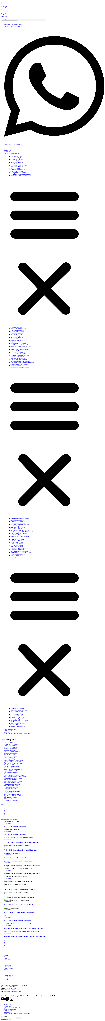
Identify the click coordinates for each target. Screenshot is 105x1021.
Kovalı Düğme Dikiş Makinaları (18, 172)
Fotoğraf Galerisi (8, 975)
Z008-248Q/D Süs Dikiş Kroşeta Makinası (18, 881)
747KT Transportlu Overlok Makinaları (17, 920)
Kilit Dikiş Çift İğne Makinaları (18, 165)
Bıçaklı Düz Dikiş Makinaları (18, 158)
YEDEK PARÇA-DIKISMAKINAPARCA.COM (17, 1013)
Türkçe (4, 7)
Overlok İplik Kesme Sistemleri (18, 548)
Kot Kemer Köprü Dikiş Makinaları (19, 355)
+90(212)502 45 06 (10, 988)
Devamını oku (7, 823)
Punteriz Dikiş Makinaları (17, 350)
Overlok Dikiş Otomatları (17, 160)
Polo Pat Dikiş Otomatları (17, 365)
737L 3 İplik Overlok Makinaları (15, 826)
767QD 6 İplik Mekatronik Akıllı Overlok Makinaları (22, 873)
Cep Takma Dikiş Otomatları (17, 358)
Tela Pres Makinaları (15, 555)
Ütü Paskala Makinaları (16, 545)
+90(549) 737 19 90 (9, 989)
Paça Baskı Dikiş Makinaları (17, 539)
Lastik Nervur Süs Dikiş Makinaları (19, 349)
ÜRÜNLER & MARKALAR (12, 1007)
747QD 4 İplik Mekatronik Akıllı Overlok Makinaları (22, 842)
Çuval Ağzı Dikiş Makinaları (17, 557)
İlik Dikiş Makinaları (15, 168)
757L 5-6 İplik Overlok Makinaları (15, 858)
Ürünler (6, 958)
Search (18, 1018)
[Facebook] (7, 999)
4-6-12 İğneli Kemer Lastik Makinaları (20, 174)
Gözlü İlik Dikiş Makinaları (17, 169)
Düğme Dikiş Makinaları (16, 171)
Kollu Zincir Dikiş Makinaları (18, 353)
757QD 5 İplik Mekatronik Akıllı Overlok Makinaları (22, 866)
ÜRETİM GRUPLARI (10, 1009)
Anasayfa (6, 955)
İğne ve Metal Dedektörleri (17, 542)
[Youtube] (3, 999)
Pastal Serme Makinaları (16, 546)
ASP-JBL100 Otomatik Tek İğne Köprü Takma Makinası (23, 928)
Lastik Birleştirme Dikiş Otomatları (19, 367)
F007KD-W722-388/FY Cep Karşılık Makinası (19, 889)
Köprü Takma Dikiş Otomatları (18, 359)
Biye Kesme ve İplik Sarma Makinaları (20, 552)
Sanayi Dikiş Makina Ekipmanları (19, 551)
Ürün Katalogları (8, 968)
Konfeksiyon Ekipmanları (17, 549)
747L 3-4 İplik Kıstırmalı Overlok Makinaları (19, 905)
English (4, 13)
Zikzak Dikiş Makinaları (16, 166)
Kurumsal (6, 956)
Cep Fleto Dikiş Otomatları (17, 356)
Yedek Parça (7, 959)
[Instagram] (12, 999)
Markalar (6, 979)
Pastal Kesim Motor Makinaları (18, 540)
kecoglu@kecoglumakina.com (13, 991)
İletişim (6, 969)
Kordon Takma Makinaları (17, 543)
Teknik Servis (7, 966)
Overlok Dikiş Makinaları (17, 159)
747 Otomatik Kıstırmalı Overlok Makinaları (19, 897)
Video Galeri (7, 976)
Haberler (6, 978)
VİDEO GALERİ (8, 1010)
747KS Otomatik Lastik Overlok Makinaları (19, 913)
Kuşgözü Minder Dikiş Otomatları (19, 364)
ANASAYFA (7, 1004)
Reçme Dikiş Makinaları (16, 162)
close (9, 1019)
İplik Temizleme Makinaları (17, 554)
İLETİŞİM (7, 1012)
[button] (44, 251)
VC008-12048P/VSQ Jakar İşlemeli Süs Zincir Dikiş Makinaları (25, 936)
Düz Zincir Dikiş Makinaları (17, 352)
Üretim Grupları (8, 965)
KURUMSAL (7, 1006)
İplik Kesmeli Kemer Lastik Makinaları (20, 175)
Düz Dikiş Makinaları (16, 156)
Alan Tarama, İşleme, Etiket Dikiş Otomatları (22, 362)
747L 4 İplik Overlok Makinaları (15, 834)
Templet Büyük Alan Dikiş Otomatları (20, 361)
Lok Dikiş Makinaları (16, 163)
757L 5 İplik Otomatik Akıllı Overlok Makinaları (20, 850)
